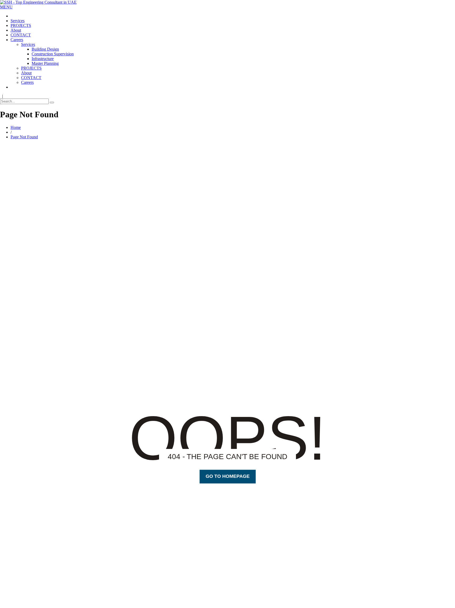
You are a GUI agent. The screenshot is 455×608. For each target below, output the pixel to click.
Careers (17, 39)
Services (17, 20)
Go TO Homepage (228, 476)
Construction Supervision (53, 54)
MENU (6, 7)
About (16, 30)
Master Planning (45, 63)
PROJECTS (21, 25)
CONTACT (21, 35)
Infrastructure (43, 58)
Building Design (45, 49)
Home (16, 127)
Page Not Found (24, 137)
